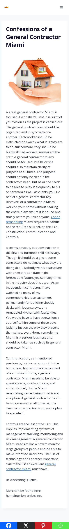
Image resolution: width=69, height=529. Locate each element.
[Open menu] (61, 7)
